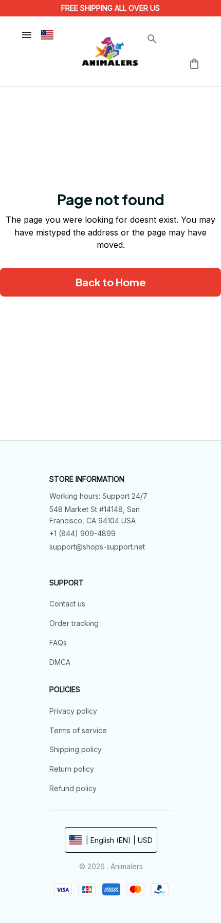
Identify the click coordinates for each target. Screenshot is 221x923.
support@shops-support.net (97, 546)
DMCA (59, 662)
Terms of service (78, 730)
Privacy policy (73, 710)
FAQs (58, 642)
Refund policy (73, 788)
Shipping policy (75, 749)
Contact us (67, 603)
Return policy (71, 768)
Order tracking (74, 623)
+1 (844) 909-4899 (82, 533)
